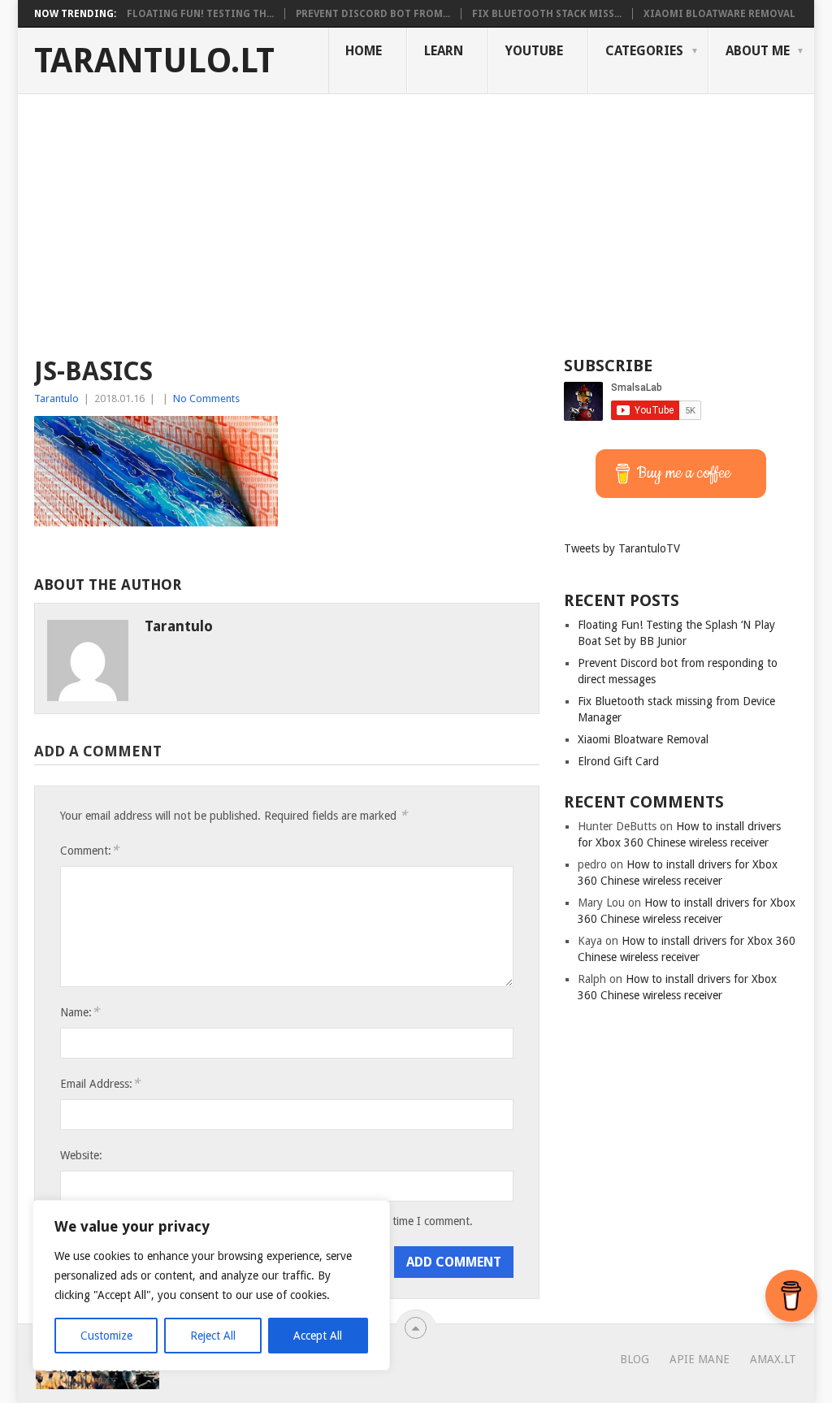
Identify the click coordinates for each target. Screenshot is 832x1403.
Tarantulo (56, 398)
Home (363, 50)
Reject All (213, 1335)
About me (758, 50)
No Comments (206, 398)
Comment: (89, 850)
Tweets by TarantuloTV (622, 548)
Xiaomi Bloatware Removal (719, 13)
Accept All (317, 1335)
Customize (106, 1335)
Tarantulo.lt (154, 61)
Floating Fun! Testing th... (200, 13)
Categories (644, 50)
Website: (81, 1155)
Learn (443, 50)
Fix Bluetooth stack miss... (547, 13)
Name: (79, 1012)
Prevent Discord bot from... (373, 13)
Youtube (534, 50)
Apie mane (700, 1359)
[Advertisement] (416, 216)
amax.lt (773, 1359)
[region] (211, 1285)
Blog (634, 1359)
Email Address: (100, 1083)
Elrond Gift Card (618, 761)
